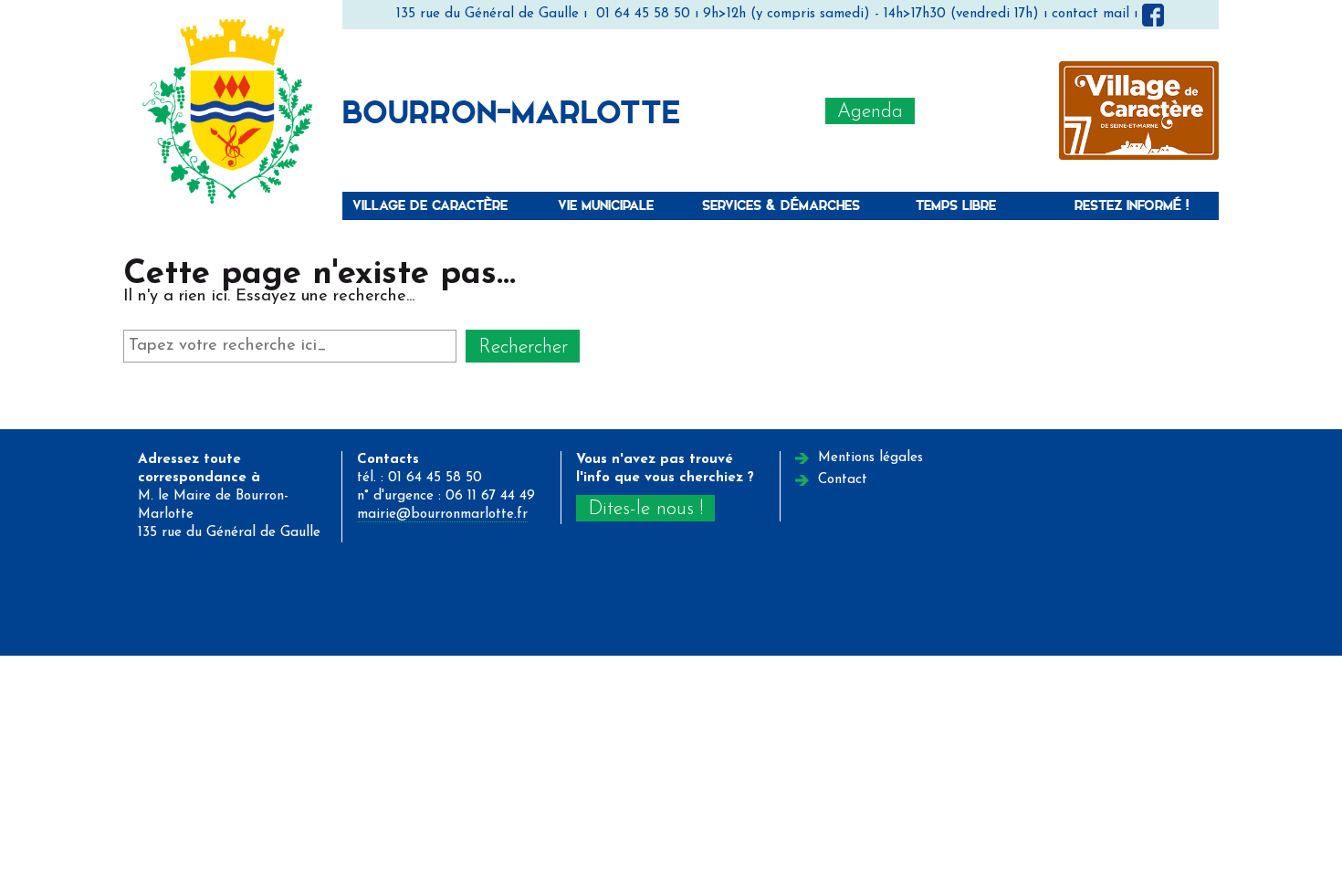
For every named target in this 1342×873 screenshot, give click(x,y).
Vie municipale (606, 205)
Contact (842, 480)
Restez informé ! (1132, 205)
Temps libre (956, 205)
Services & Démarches (781, 205)
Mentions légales (870, 458)
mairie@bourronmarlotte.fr (442, 514)
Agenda (870, 111)
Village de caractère (430, 205)
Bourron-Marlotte (511, 110)
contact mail (1090, 14)
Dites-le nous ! (645, 509)
